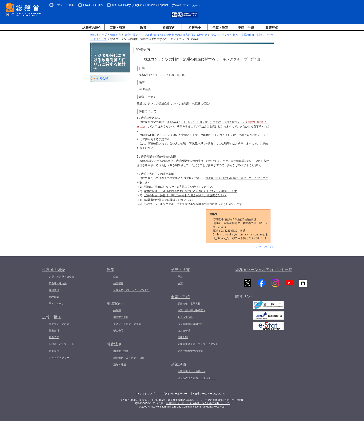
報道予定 (54, 337)
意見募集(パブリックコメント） (131, 290)
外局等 (117, 310)
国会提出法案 (120, 351)
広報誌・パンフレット (61, 344)
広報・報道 (117, 27)
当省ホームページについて (210, 393)
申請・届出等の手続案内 (191, 310)
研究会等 (129, 34)
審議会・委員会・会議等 (127, 323)
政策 (143, 27)
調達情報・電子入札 (189, 303)
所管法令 (194, 27)
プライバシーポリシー (174, 393)
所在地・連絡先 (58, 283)
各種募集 (54, 296)
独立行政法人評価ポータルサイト (196, 378)
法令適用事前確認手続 (190, 323)
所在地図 (237, 400)
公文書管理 (184, 330)
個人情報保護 (185, 317)
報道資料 (54, 330)
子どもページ (56, 303)
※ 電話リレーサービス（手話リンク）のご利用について (198, 403)
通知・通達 (119, 364)
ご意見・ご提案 (64, 5)
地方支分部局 (120, 317)
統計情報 (118, 283)
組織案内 (169, 27)
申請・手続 (246, 27)
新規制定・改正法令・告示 (128, 357)
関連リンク (244, 296)
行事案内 (54, 350)
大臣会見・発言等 (59, 323)
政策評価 (272, 27)
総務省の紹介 (91, 27)
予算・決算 (220, 27)
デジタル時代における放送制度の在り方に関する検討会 (173, 34)
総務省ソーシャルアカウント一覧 (263, 270)
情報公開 (183, 337)
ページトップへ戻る (264, 247)
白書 (115, 276)
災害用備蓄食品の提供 (190, 350)
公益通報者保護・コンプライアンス (198, 344)
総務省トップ (98, 34)
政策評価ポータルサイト (191, 371)
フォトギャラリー (59, 357)
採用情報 (54, 290)
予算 (180, 276)
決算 (180, 283)
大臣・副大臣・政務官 (61, 276)
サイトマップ (147, 393)
